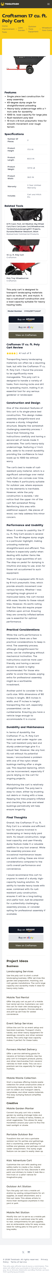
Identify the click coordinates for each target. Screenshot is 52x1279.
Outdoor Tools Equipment (33, 29)
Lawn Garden (21, 29)
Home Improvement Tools (8, 29)
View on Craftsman (26, 335)
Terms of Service (19, 1262)
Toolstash (15, 1259)
